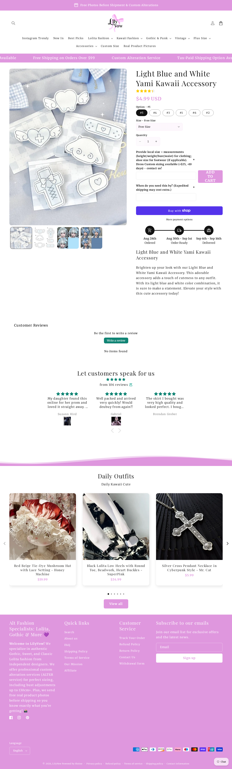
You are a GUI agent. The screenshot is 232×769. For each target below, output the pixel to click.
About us (71, 638)
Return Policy (129, 650)
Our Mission (73, 664)
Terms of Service (77, 657)
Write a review (116, 340)
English (18, 750)
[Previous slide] (4, 543)
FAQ (67, 645)
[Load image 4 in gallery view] (91, 238)
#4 (155, 112)
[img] (116, 379)
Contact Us (127, 657)
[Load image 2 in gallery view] (44, 238)
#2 (208, 112)
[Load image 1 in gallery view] (21, 238)
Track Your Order (132, 638)
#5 (142, 112)
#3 (168, 112)
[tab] (108, 594)
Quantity (141, 135)
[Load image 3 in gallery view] (68, 238)
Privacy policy (94, 763)
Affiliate (70, 670)
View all (116, 604)
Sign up (189, 658)
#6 (194, 112)
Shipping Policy (76, 651)
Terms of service (133, 763)
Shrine (78, 763)
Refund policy (113, 763)
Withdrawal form (132, 663)
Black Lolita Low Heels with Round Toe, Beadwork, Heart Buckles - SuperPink (116, 570)
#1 (181, 112)
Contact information (178, 763)
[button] (13, 23)
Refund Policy (129, 644)
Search (69, 632)
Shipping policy (154, 763)
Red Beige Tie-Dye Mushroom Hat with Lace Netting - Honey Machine (42, 570)
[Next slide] (227, 543)
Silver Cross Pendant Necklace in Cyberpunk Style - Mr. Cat (189, 568)
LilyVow (56, 763)
